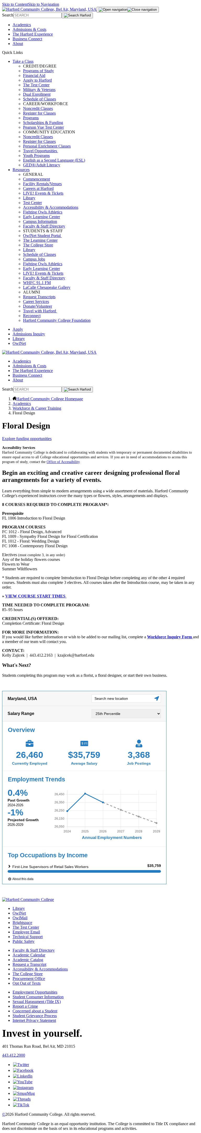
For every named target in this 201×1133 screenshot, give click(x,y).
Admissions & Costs (29, 29)
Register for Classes (39, 113)
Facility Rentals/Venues (42, 184)
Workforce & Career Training (37, 408)
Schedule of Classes (39, 99)
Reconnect (32, 315)
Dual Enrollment (37, 94)
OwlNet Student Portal (42, 235)
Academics (22, 24)
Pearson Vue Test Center (43, 127)
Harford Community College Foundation (57, 320)
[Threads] (22, 1099)
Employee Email (26, 932)
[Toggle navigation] (128, 10)
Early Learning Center (41, 217)
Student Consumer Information (38, 997)
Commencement (36, 179)
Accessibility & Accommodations (50, 207)
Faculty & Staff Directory (44, 226)
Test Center (32, 202)
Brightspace (22, 922)
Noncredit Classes (38, 108)
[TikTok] (21, 1105)
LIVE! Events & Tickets (43, 193)
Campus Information (40, 221)
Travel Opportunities (40, 151)
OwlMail (20, 918)
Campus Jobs (34, 259)
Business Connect (27, 39)
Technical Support (28, 936)
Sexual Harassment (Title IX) (37, 1001)
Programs (31, 118)
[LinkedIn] (23, 1076)
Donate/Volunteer (37, 306)
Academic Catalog (28, 959)
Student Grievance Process (35, 1015)
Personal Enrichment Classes (47, 146)
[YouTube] (23, 1082)
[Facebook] (23, 1070)
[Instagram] (23, 1087)
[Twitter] (21, 1064)
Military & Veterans (39, 89)
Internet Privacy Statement (34, 1020)
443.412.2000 (13, 1055)
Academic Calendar (29, 955)
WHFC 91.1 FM (37, 282)
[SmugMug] (24, 1093)
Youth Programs (36, 155)
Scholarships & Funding (43, 122)
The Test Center (36, 85)
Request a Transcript (29, 964)
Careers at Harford (38, 188)
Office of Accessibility (63, 462)
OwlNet (19, 343)
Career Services (36, 301)
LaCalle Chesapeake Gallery (46, 287)
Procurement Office (29, 978)
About (18, 43)
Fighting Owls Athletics (42, 212)
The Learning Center (40, 240)
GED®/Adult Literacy (41, 165)
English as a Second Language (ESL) (54, 160)
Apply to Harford (37, 80)
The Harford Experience (33, 34)
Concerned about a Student (35, 1011)
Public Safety (24, 941)
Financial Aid (34, 75)
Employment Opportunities (35, 992)
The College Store (38, 245)
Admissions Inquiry (29, 334)
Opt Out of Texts (27, 983)
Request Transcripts (39, 297)
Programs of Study (38, 71)
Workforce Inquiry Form (169, 637)
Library (29, 198)
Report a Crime (25, 1006)
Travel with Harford (40, 311)
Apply (18, 329)
